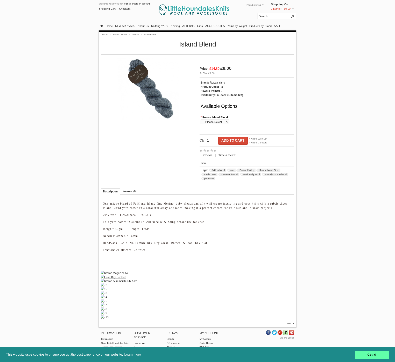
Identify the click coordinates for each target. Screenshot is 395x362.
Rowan (135, 34)
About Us (143, 26)
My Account (205, 339)
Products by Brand (260, 26)
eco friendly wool (251, 174)
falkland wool (218, 170)
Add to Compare (259, 142)
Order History (206, 343)
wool (232, 170)
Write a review (226, 155)
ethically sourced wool (276, 174)
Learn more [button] (132, 354)
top (289, 323)
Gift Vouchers (173, 343)
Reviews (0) (129, 191)
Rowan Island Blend (269, 170)
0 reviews (206, 155)
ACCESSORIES (215, 26)
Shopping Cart (280, 4)
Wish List (204, 347)
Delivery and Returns (111, 347)
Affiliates (171, 347)
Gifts (200, 26)
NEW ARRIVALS (125, 26)
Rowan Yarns (217, 82)
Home (109, 26)
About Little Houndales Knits (115, 343)
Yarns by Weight (237, 26)
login (126, 3)
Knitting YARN (159, 26)
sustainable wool (229, 174)
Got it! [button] (371, 354)
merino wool (210, 174)
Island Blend (150, 34)
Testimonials (107, 339)
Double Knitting (246, 170)
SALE (277, 26)
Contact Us (139, 343)
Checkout (124, 8)
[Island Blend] (148, 120)
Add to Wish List (259, 138)
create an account (141, 3)
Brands (170, 339)
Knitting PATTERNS (183, 26)
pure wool (209, 178)
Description (110, 191)
